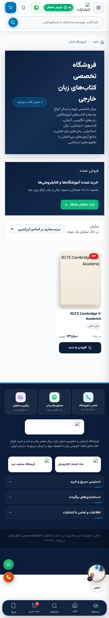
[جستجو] (13, 22)
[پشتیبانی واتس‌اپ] (36, 7)
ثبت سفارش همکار (82, 204)
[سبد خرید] (10, 7)
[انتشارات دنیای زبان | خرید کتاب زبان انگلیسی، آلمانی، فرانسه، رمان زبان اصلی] (83, 7)
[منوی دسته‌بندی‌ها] (98, 7)
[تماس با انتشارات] (8, 577)
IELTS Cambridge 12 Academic (85, 316)
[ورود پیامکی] (23, 7)
